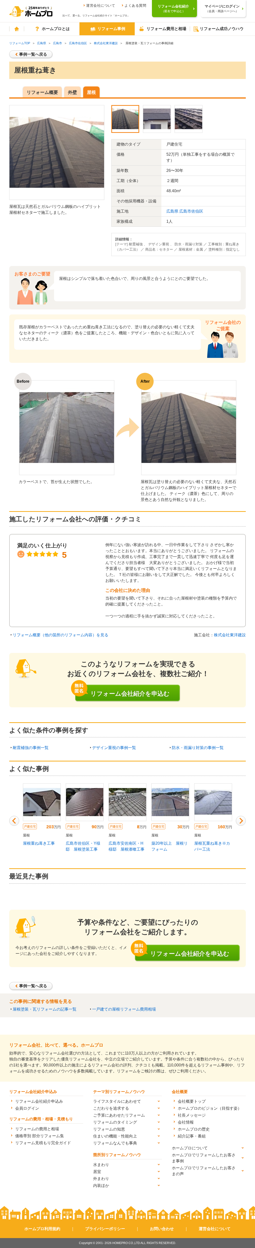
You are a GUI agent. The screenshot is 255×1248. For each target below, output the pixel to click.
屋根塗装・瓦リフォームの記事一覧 (44, 1009)
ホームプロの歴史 (194, 1129)
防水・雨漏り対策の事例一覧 (198, 748)
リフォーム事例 (111, 29)
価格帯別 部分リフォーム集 (39, 1136)
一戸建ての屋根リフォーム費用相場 (124, 1009)
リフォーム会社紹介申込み (39, 1101)
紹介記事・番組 (192, 1136)
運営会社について (100, 5)
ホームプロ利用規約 (42, 1229)
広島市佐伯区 (78, 43)
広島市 (57, 43)
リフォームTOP (19, 43)
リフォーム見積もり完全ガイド (43, 1143)
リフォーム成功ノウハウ (222, 29)
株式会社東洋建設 (106, 43)
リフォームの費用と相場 (37, 1129)
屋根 (91, 92)
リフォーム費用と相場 (166, 29)
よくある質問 (135, 5)
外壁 (72, 92)
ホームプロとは (56, 29)
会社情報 (186, 1122)
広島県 (41, 43)
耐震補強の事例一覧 (31, 748)
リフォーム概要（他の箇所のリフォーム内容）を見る (60, 635)
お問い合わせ (162, 1229)
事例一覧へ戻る (33, 54)
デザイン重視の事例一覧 (114, 748)
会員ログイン (27, 1108)
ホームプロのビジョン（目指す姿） (210, 1108)
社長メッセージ (192, 1115)
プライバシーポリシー (105, 1229)
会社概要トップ (192, 1101)
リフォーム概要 (42, 92)
